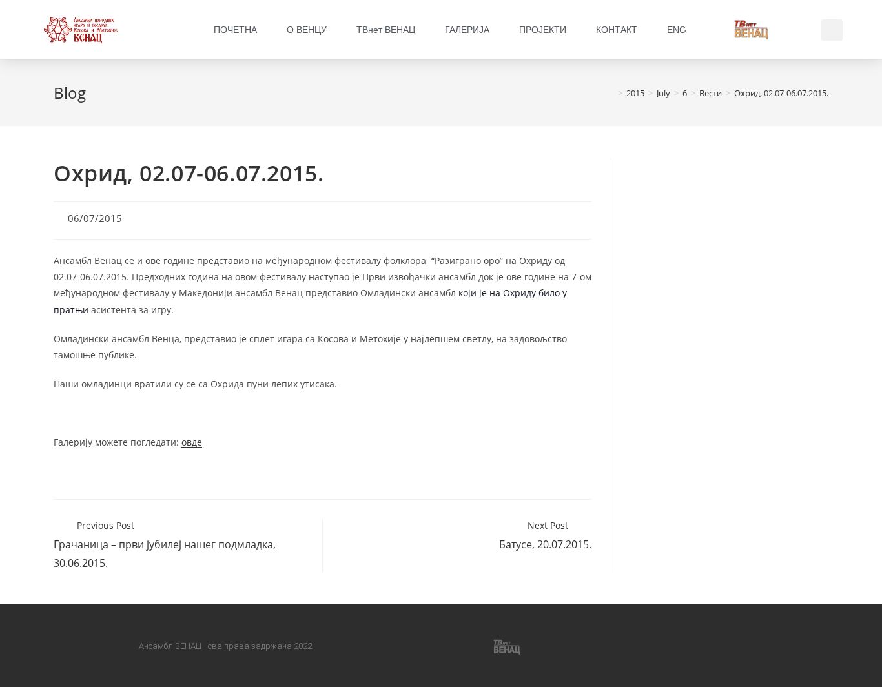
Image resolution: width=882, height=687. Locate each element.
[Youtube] (463, 645)
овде (191, 442)
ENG (676, 30)
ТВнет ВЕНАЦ (385, 30)
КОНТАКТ (616, 30)
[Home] (611, 93)
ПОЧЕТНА (235, 30)
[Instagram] (419, 645)
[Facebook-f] (375, 645)
